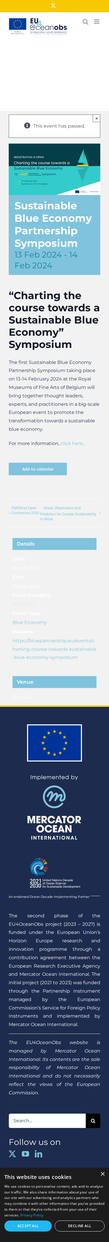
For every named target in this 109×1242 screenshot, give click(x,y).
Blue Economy (29, 622)
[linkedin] (38, 1153)
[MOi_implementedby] (54, 777)
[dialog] (54, 1205)
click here (71, 443)
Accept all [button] (28, 1225)
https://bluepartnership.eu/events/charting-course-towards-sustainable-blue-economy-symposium (54, 649)
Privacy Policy (31, 1215)
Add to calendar (38, 469)
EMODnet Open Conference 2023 (25, 510)
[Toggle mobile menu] (97, 22)
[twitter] (12, 1153)
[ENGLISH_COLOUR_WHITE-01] (54, 855)
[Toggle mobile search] (85, 22)
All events (23, 604)
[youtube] (25, 1153)
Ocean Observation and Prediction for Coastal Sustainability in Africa (68, 513)
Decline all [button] (79, 1225)
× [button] (102, 1174)
